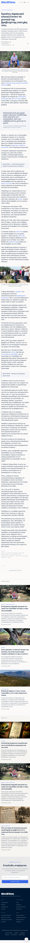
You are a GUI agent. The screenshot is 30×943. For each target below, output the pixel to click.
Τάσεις (9, 557)
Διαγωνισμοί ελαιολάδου (8, 555)
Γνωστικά (3, 909)
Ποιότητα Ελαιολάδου (6, 915)
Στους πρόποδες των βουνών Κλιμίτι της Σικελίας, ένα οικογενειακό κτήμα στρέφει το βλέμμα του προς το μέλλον (15, 652)
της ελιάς (9, 183)
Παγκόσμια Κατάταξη (21, 917)
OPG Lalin (21, 236)
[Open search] (19, 2)
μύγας (3, 183)
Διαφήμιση (22, 932)
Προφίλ (3, 647)
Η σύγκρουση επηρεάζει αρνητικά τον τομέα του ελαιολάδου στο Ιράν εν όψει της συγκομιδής (14, 608)
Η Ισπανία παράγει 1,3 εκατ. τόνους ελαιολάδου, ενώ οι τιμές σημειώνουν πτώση (14, 693)
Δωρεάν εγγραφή (15, 881)
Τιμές (17, 902)
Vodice (13, 352)
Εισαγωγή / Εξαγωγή (20, 906)
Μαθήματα (18, 921)
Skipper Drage (13, 242)
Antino (20, 199)
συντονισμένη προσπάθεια (9, 354)
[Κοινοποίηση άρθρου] (27, 43)
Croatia (3, 552)
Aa (13, 45)
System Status (22, 934)
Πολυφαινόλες (4, 902)
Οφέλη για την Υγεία (5, 917)
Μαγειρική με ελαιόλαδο (6, 919)
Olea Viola (19, 231)
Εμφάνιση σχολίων (16, 570)
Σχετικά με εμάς (8, 932)
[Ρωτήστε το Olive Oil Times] (26, 939)
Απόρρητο (7, 934)
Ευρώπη (3, 741)
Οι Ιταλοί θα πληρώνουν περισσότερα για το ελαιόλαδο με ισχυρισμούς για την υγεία (14, 745)
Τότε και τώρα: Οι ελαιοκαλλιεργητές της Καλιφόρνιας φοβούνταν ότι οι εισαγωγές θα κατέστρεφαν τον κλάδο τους (14, 831)
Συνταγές (3, 921)
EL (25, 2)
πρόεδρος (18, 291)
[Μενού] (28, 2)
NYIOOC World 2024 (15, 554)
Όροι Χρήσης (14, 934)
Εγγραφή (16, 932)
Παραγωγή (3, 557)
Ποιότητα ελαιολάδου (22, 555)
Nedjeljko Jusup (7, 42)
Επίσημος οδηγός (20, 919)
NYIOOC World (5, 554)
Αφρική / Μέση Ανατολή (8, 604)
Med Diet (3, 904)
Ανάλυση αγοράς (20, 915)
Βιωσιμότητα (19, 909)
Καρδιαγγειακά (4, 906)
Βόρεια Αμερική (5, 825)
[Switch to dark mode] (22, 2)
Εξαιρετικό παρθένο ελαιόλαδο (15, 552)
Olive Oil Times (16, 98)
